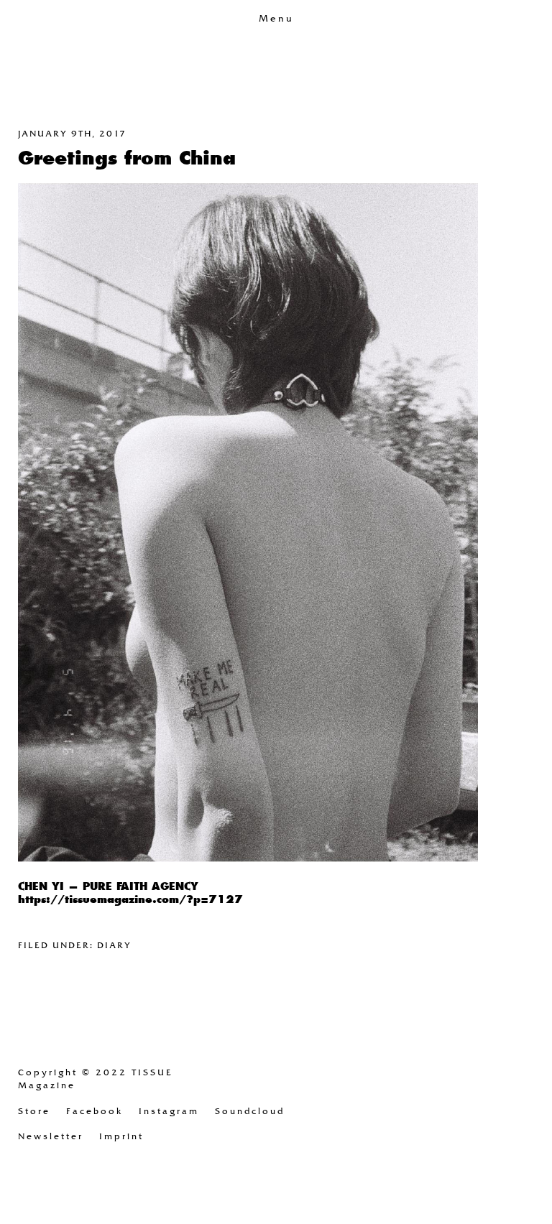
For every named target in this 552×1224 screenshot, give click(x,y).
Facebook (94, 1111)
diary (114, 945)
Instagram (169, 1111)
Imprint (121, 1136)
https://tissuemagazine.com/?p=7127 (130, 899)
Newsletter (50, 1136)
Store (34, 1111)
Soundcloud (250, 1111)
